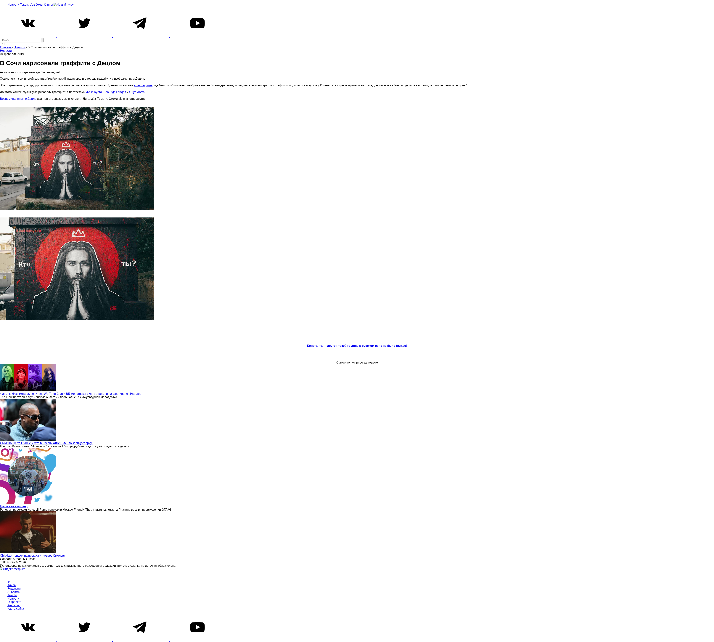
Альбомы (36, 4)
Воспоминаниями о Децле (18, 98)
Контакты (13, 605)
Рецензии (14, 588)
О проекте (14, 601)
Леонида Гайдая (114, 92)
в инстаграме (143, 85)
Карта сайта (15, 608)
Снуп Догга (137, 92)
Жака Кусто (94, 92)
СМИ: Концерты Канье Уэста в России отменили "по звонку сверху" (46, 443)
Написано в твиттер (14, 506)
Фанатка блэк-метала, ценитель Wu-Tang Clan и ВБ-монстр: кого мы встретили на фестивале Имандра (70, 393)
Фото (10, 581)
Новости (13, 4)
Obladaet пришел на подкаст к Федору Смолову (32, 555)
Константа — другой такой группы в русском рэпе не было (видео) (357, 345)
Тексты (25, 4)
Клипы (48, 4)
